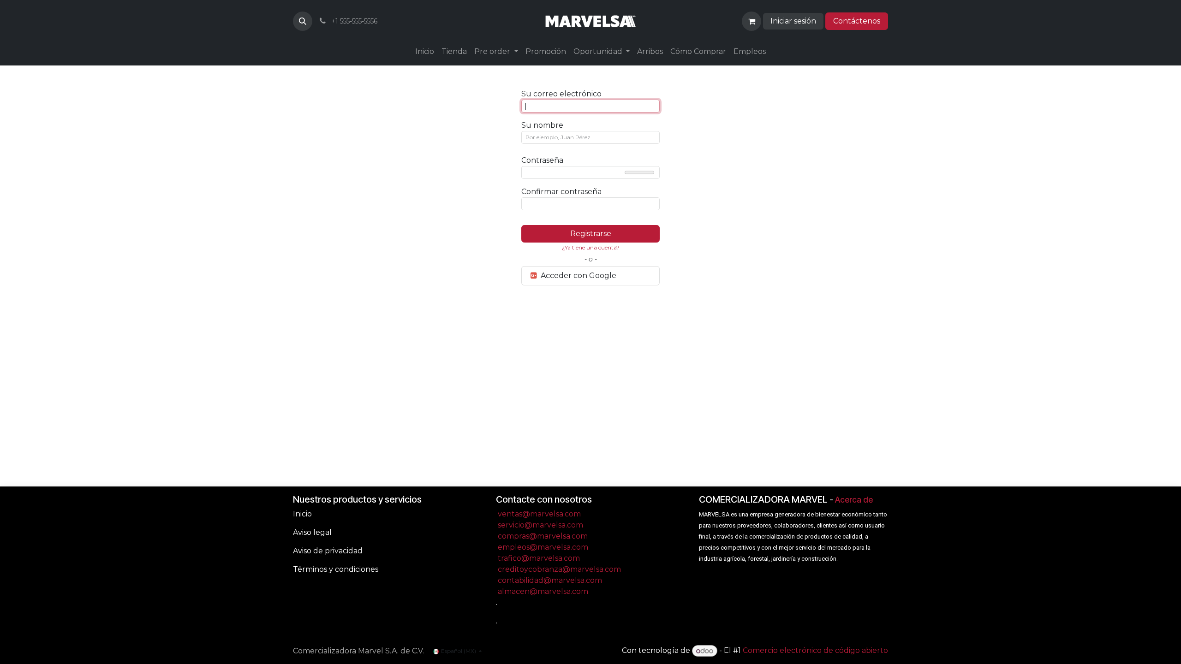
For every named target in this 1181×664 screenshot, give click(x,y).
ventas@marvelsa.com (539, 514)
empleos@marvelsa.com (543, 547)
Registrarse (590, 233)
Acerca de (854, 499)
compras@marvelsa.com (543, 536)
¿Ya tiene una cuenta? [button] (591, 247)
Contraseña (542, 160)
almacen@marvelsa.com (543, 591)
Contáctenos (856, 21)
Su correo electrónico (561, 93)
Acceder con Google (577, 275)
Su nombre (542, 125)
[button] (302, 21)
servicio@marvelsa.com (540, 525)
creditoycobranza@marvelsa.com (559, 569)
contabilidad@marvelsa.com (550, 580)
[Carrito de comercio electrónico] (751, 21)
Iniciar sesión (793, 21)
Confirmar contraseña (561, 191)
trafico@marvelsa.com (539, 558)
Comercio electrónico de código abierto (815, 650)
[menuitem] (425, 51)
